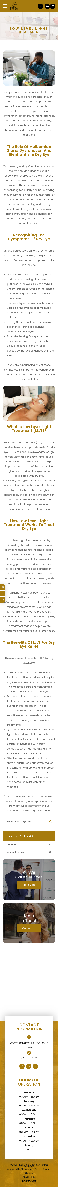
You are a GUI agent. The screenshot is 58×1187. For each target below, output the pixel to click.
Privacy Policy (42, 1169)
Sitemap (29, 1173)
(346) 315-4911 (29, 1057)
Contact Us (29, 928)
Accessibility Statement (20, 1169)
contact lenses (15, 852)
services (11, 844)
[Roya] (29, 1181)
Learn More (29, 885)
